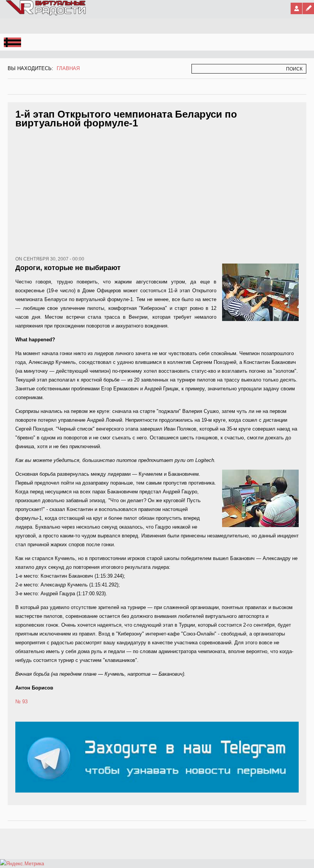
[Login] (296, 8)
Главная (68, 68)
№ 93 (21, 701)
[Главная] (46, 13)
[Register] (308, 8)
